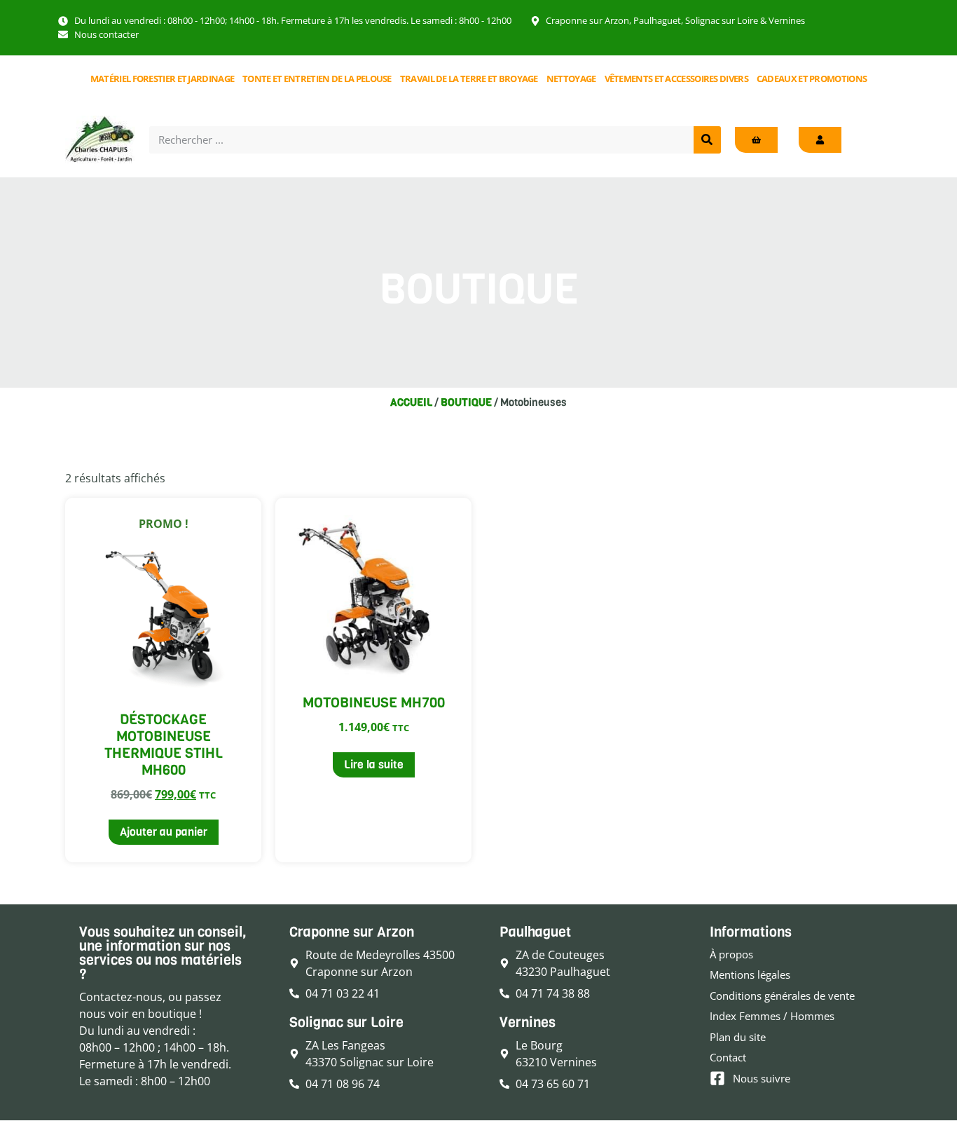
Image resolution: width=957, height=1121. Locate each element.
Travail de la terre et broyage (469, 78)
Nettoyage (571, 78)
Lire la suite (374, 764)
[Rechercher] (707, 140)
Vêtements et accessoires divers (676, 78)
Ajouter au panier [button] (163, 831)
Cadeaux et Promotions (812, 78)
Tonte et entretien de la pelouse (317, 78)
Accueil (411, 402)
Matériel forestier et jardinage (162, 78)
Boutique (466, 402)
